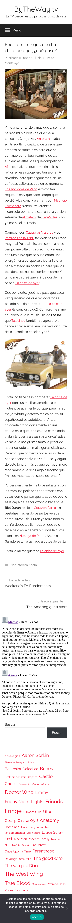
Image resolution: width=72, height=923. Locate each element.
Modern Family (39, 839)
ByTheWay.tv (36, 8)
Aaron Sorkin (35, 755)
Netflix (16, 844)
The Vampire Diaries (23, 865)
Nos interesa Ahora (23, 565)
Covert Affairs (40, 784)
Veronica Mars (39, 884)
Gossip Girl (14, 820)
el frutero (29, 217)
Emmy (41, 792)
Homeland (12, 827)
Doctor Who (19, 792)
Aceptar (37, 917)
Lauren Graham (53, 832)
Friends (54, 801)
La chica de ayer (27, 283)
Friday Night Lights (24, 801)
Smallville (25, 858)
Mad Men (20, 839)
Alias (31, 762)
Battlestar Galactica (21, 769)
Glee (48, 811)
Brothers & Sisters (15, 777)
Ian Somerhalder (15, 832)
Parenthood (43, 851)
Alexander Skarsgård (15, 762)
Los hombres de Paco (21, 189)
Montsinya (12, 63)
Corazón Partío (45, 508)
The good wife (48, 858)
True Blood (17, 883)
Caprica (32, 777)
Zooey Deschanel (17, 890)
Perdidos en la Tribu (19, 238)
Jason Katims (33, 833)
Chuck (11, 783)
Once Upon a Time (18, 851)
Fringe (13, 810)
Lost (8, 838)
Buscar (10, 724)
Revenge (11, 859)
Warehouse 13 (57, 884)
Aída (8, 167)
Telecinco (18, 321)
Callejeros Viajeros (39, 232)
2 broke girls (12, 756)
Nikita (25, 844)
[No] (67, 908)
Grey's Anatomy (42, 820)
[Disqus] (36, 665)
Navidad (56, 839)
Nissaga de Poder (32, 536)
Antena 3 (43, 139)
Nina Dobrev (38, 844)
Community (25, 784)
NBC (7, 844)
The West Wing (24, 874)
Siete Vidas (49, 217)
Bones (46, 768)
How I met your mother (35, 827)
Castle (46, 776)
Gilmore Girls (32, 812)
